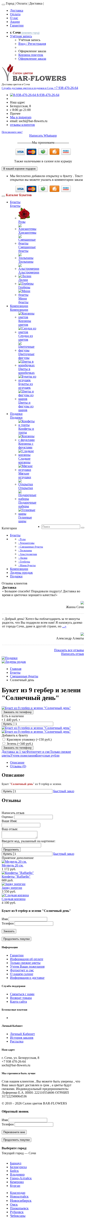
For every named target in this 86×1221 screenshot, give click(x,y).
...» (64, 626)
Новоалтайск (19, 1196)
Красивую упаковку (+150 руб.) (29, 739)
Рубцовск (17, 1212)
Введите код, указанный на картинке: (28, 841)
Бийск (14, 1170)
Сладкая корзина (13, 899)
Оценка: (7, 817)
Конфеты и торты (26, 430)
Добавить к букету (15, 735)
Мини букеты (23, 300)
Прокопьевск (19, 1208)
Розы (21, 222)
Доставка (16, 10)
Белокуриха (18, 1167)
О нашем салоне (21, 974)
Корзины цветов (24, 322)
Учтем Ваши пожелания (27, 966)
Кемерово (17, 1182)
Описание (17, 762)
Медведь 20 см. (12, 865)
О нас (14, 18)
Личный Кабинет (22, 1034)
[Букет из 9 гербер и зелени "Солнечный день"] (36, 708)
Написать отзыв (72, 654)
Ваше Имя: (9, 821)
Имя (5, 919)
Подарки (16, 414)
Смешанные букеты (27, 249)
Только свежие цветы (25, 963)
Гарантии (17, 25)
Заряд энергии (12, 887)
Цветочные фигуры (26, 356)
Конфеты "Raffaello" (16, 876)
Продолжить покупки (16, 938)
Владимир (17, 1174)
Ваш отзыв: (10, 829)
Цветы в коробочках (26, 370)
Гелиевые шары (25, 519)
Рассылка (16, 1041)
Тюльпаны (25, 261)
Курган (15, 1185)
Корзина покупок (30, 55)
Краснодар (17, 1192)
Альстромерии (28, 272)
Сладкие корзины (24, 460)
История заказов (21, 1037)
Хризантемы (27, 232)
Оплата (15, 14)
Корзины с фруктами (25, 445)
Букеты (15, 202)
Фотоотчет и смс (22, 970)
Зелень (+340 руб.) (19, 743)
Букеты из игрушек (25, 385)
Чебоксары (17, 1215)
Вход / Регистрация (32, 43)
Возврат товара (21, 998)
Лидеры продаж (21, 572)
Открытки (25, 488)
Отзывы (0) (18, 766)
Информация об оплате (26, 959)
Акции (15, 21)
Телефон (8, 923)
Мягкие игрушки (24, 475)
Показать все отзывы (69, 650)
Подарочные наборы (27, 504)
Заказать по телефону (17, 712)
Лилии (23, 280)
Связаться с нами (22, 994)
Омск (14, 1204)
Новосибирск (21, 1200)
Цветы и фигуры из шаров (25, 406)
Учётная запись (21, 36)
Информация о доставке (27, 977)
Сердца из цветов (25, 337)
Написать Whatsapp (43, 135)
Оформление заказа (32, 58)
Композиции (19, 306)
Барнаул (15, 1163)
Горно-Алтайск (21, 1178)
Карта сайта (18, 1001)
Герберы (24, 287)
